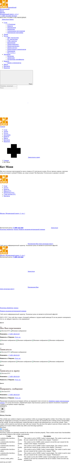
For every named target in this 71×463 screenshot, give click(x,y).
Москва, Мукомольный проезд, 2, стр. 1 (12, 213)
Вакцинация (11, 42)
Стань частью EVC (10, 194)
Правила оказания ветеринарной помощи (32, 229)
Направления (11, 27)
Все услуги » (11, 53)
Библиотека (11, 29)
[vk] (42, 212)
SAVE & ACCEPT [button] (5, 462)
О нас (5, 22)
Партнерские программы (15, 32)
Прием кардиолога (13, 46)
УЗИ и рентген (12, 41)
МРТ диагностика (13, 37)
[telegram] (14, 212)
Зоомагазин (11, 58)
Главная (2, 126)
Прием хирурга (12, 47)
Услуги (6, 36)
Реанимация (11, 51)
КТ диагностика (12, 39)
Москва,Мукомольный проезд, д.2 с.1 (9, 13)
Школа (6, 64)
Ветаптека (10, 56)
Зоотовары (7, 54)
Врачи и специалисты (14, 63)
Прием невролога (12, 44)
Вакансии (7, 68)
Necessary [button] (3, 427)
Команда (6, 61)
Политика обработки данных (9, 229)
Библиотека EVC (9, 192)
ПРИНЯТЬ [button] (3, 406)
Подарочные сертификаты (15, 59)
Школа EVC (7, 191)
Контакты (7, 66)
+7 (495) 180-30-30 (14, 334)
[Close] (0, 369)
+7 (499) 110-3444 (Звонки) (8, 16)
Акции (6, 34)
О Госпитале (11, 24)
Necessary (5, 429)
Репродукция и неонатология (16, 49)
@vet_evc (18, 337)
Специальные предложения (16, 31)
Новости (10, 26)
